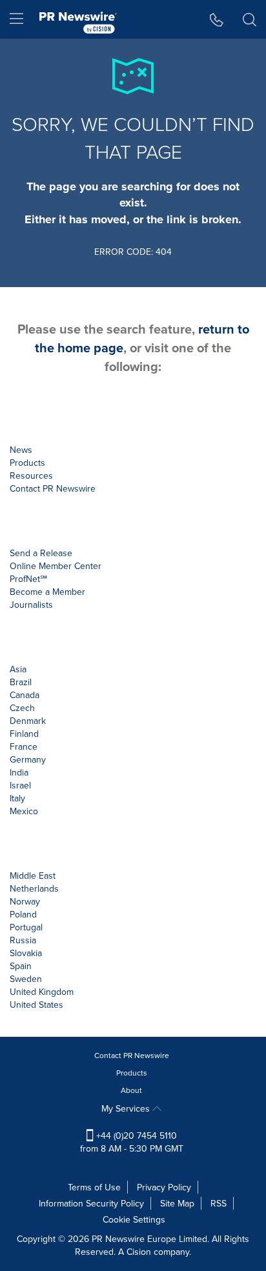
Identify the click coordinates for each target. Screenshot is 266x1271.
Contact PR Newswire (131, 1055)
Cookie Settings (134, 1219)
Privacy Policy (164, 1187)
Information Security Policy (91, 1203)
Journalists (31, 604)
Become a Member (47, 591)
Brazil (21, 682)
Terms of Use (94, 1187)
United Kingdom (42, 991)
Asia (18, 669)
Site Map (177, 1203)
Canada (24, 694)
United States (36, 1004)
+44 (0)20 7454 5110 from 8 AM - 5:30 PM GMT (131, 1142)
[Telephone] (216, 19)
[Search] (249, 19)
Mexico (24, 811)
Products (131, 1072)
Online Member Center (55, 565)
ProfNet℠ (28, 578)
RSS (218, 1203)
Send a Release (41, 552)
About (131, 1090)
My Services (126, 1108)
